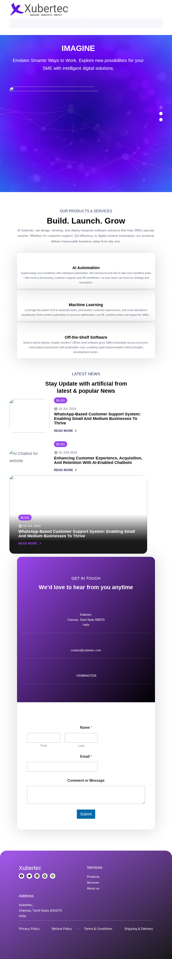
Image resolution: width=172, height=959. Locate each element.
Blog (60, 400)
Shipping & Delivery (138, 928)
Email (86, 756)
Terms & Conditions (98, 928)
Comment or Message (86, 780)
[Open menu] (86, 23)
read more (63, 431)
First (44, 745)
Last (81, 745)
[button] (16, 113)
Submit (86, 814)
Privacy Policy (29, 928)
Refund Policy (62, 928)
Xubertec (30, 868)
